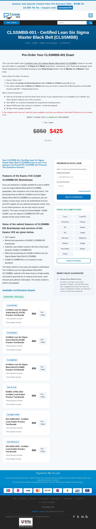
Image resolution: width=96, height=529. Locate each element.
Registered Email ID (63, 173)
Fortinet (82, 222)
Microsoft (65, 238)
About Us (24, 498)
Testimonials (67, 498)
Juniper (82, 233)
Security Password (63, 182)
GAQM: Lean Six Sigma (48, 43)
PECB (65, 254)
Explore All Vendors (73, 261)
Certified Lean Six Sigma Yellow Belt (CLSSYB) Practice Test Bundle (17, 312)
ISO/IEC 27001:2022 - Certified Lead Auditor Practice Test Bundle (15, 394)
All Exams (34, 498)
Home (27, 43)
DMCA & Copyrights (48, 502)
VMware (65, 243)
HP (65, 227)
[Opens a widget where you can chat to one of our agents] (80, 515)
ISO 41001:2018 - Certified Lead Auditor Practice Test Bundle (17, 449)
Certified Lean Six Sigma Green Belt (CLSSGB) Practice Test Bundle (17, 339)
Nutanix (82, 249)
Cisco (65, 217)
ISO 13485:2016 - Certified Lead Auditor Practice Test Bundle (17, 421)
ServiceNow (65, 249)
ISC (65, 233)
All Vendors (44, 498)
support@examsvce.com (54, 511)
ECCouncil (65, 222)
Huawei (82, 227)
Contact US (79, 498)
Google (82, 243)
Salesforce (82, 238)
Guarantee (56, 498)
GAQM (34, 43)
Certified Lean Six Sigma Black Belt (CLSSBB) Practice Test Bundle (17, 367)
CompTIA (82, 217)
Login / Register (11, 23)
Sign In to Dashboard (73, 197)
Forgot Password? (85, 191)
